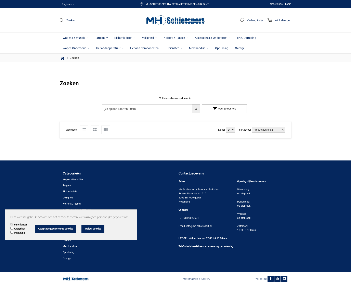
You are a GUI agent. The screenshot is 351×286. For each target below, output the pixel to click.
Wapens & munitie (74, 37)
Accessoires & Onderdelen (211, 37)
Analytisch (19, 228)
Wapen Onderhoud (75, 48)
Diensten (174, 48)
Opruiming (221, 48)
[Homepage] (175, 20)
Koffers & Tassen (175, 37)
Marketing (19, 232)
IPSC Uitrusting (246, 37)
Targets (100, 37)
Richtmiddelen (123, 37)
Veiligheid (148, 37)
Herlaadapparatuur (108, 48)
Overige (240, 48)
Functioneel (20, 224)
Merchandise (197, 48)
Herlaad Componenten (144, 48)
